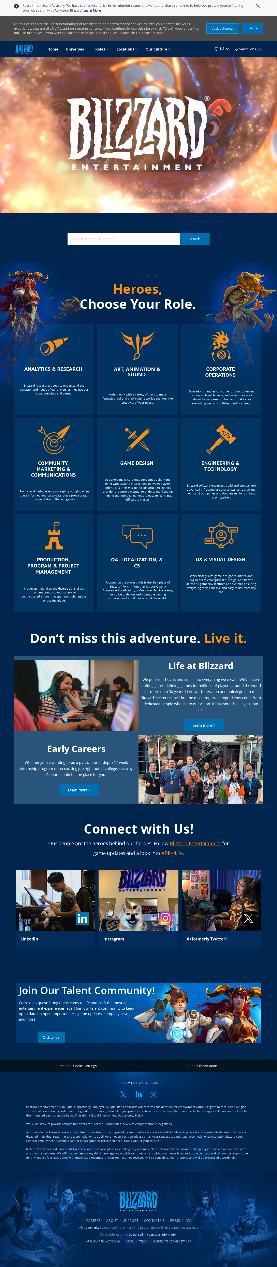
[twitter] (123, 1095)
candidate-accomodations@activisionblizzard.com (208, 1136)
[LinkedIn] (55, 909)
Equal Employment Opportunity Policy (117, 1115)
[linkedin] (138, 1095)
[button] (222, 28)
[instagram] (153, 1095)
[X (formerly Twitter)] (221, 909)
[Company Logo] (29, 49)
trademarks (91, 1227)
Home (52, 49)
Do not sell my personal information (153, 1234)
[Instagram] (138, 909)
